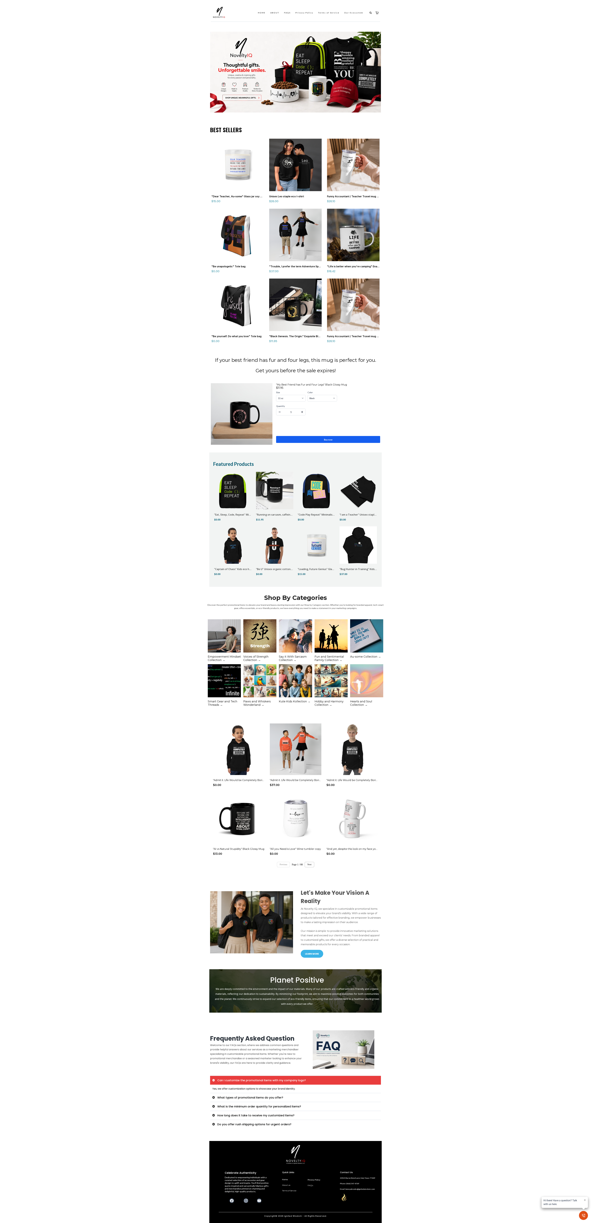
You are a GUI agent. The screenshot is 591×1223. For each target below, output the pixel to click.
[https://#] (295, 1154)
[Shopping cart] (377, 12)
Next (309, 864)
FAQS (287, 13)
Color (310, 392)
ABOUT (274, 13)
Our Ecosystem (353, 13)
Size (278, 392)
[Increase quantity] (302, 412)
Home (285, 1179)
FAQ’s (310, 1185)
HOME (261, 13)
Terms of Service (328, 13)
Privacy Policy (304, 13)
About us (286, 1185)
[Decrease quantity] (279, 412)
